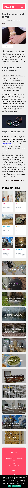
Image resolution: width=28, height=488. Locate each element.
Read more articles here (14, 180)
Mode (4, 23)
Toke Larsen (16, 21)
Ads (14, 474)
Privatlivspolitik (16, 485)
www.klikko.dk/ (15, 465)
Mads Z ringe (6, 143)
